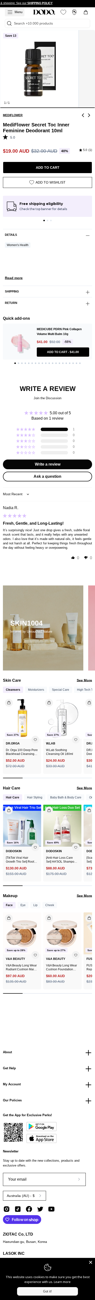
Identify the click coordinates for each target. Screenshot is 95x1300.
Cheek (49, 905)
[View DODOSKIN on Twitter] (40, 1209)
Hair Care (12, 797)
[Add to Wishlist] (35, 740)
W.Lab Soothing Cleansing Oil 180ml (59, 752)
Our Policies (12, 1100)
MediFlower (13, 115)
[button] (6, 137)
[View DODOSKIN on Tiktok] (17, 1209)
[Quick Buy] (6, 916)
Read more (14, 278)
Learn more (62, 1282)
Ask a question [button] (47, 476)
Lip (35, 905)
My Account (12, 1084)
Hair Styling (34, 797)
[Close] (90, 1262)
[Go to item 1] (44, 220)
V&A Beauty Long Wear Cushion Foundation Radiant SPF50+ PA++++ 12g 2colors (61, 967)
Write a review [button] (47, 464)
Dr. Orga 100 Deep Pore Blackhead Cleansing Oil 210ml (22, 752)
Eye (23, 905)
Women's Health (17, 245)
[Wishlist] (63, 12)
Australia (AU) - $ (21, 1196)
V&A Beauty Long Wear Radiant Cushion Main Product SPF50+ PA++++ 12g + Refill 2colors (21, 967)
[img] (85, 150)
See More (84, 680)
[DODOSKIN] (44, 12)
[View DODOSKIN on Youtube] (51, 1209)
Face (9, 905)
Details (11, 235)
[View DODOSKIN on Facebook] (29, 1209)
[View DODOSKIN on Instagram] (6, 1209)
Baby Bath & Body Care (65, 797)
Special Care (60, 689)
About (7, 1052)
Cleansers (13, 689)
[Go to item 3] (51, 220)
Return (11, 303)
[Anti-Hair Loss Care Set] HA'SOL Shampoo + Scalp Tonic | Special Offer (62, 860)
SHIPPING (12, 291)
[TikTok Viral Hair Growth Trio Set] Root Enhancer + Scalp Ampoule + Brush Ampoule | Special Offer (21, 860)
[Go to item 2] (47, 220)
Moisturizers (36, 689)
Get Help (9, 1068)
